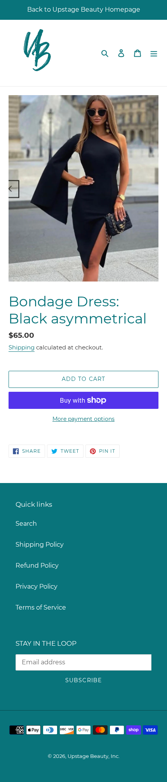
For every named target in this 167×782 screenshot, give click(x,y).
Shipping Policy (40, 544)
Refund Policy (37, 565)
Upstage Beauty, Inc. (94, 756)
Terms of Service (41, 607)
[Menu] (154, 52)
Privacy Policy (36, 586)
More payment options (83, 418)
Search (26, 523)
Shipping (22, 347)
